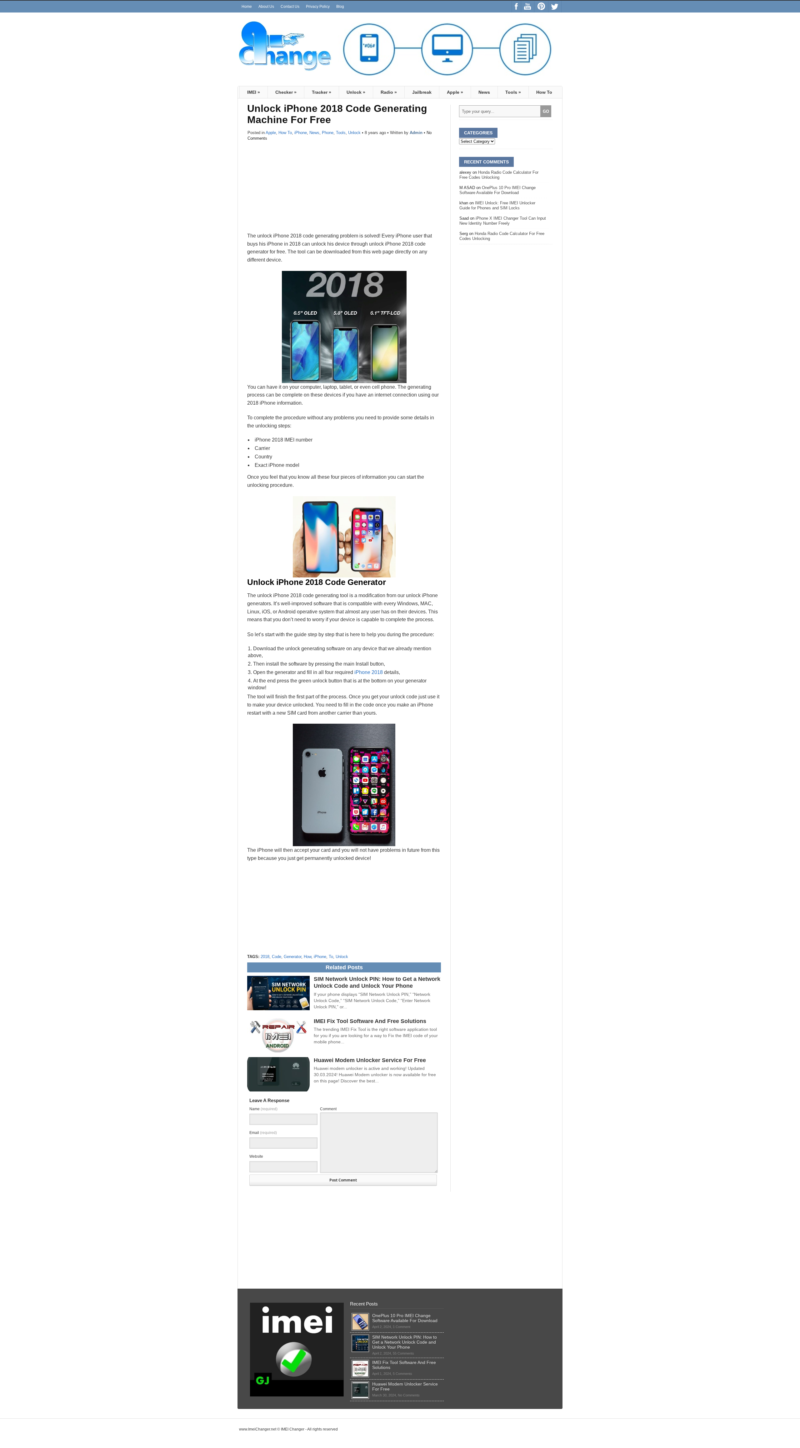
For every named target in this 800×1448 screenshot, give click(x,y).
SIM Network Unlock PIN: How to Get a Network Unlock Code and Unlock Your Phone (377, 982)
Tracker (321, 92)
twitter (554, 6)
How (307, 956)
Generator (292, 956)
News (484, 92)
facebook (516, 6)
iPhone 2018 (368, 672)
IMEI (253, 92)
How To (544, 92)
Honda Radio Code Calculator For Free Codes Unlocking (498, 175)
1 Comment (401, 1327)
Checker (286, 92)
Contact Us (290, 6)
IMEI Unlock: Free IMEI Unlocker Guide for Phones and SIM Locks (497, 205)
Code (276, 956)
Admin (416, 132)
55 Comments (403, 1353)
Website (256, 1156)
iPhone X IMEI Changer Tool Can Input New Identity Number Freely (502, 221)
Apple (455, 92)
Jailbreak (422, 92)
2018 (265, 956)
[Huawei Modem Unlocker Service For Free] (360, 1383)
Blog (340, 6)
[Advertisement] (344, 188)
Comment (328, 1109)
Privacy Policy (318, 6)
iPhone (300, 132)
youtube (527, 6)
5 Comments (402, 1374)
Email (263, 1133)
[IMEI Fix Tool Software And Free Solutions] (360, 1362)
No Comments (409, 1395)
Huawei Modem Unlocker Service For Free (370, 1060)
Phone (327, 132)
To (331, 956)
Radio (389, 92)
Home (247, 6)
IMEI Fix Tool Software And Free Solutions (370, 1021)
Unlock (356, 92)
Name (263, 1109)
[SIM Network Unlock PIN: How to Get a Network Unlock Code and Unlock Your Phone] (360, 1337)
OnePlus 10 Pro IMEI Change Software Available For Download (497, 190)
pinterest (541, 6)
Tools (513, 92)
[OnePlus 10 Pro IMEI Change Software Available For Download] (360, 1315)
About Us (266, 6)
